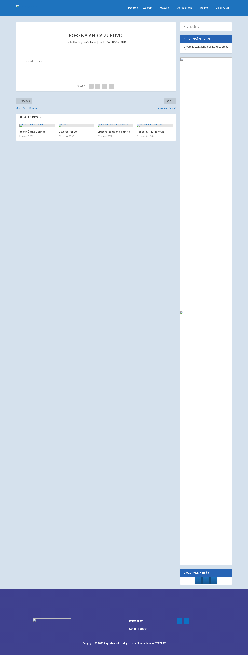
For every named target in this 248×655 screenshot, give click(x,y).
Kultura (164, 7)
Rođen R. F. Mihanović (150, 131)
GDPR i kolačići (138, 628)
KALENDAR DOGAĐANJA (112, 42)
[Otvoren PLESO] (76, 125)
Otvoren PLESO (68, 131)
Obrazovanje (184, 7)
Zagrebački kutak (87, 42)
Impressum (136, 620)
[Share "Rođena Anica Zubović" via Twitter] (97, 86)
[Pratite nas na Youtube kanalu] (213, 580)
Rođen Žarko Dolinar (32, 131)
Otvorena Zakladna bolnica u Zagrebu (205, 46)
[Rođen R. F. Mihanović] (155, 125)
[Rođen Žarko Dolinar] (37, 125)
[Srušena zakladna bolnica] (115, 125)
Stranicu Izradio (151, 643)
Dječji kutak (222, 7)
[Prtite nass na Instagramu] (206, 580)
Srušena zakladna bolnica (114, 131)
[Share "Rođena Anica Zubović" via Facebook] (91, 86)
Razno (204, 7)
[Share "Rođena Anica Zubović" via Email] (111, 86)
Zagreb (147, 7)
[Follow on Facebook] (179, 621)
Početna (133, 7)
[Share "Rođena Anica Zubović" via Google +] (104, 86)
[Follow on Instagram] (186, 621)
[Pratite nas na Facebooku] (198, 580)
